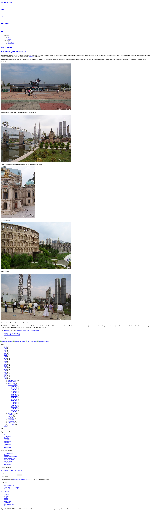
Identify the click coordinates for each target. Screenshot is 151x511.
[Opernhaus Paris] (18, 217)
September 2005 (12, 385)
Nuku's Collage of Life (6, 2)
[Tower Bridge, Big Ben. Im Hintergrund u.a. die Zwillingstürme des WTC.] (36, 161)
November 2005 (12, 381)
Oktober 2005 (11, 383)
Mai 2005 (10, 418)
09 (6, 330)
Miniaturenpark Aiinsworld (13, 51)
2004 (5, 426)
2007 (5, 375)
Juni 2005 (10, 416)
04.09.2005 (14, 407)
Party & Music (8, 461)
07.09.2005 (14, 402)
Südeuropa (7, 442)
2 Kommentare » (34, 330)
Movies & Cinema (9, 459)
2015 (5, 363)
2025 (5, 347)
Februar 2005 (11, 422)
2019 (5, 356)
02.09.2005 (14, 410)
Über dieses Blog (9, 504)
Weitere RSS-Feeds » (6, 492)
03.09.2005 (14, 408)
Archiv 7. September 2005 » (12, 333)
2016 (5, 361)
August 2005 (11, 413)
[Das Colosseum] (36, 268)
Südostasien (7, 444)
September (5, 23)
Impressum (7, 506)
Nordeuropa (7, 436)
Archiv (3, 9)
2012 (5, 367)
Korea (9, 47)
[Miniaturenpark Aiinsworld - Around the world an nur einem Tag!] (36, 109)
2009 (5, 372)
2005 (2, 16)
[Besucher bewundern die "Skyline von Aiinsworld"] (36, 320)
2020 (5, 355)
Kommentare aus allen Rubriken (13, 489)
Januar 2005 (11, 424)
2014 (5, 364)
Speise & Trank (8, 463)
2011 (5, 369)
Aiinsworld (31, 56)
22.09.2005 (14, 396)
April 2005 (11, 419)
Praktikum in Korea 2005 (22, 330)
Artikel (10, 37)
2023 (5, 350)
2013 (5, 366)
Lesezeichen (7, 501)
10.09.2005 (14, 400)
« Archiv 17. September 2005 (12, 335)
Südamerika (7, 441)
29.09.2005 (14, 388)
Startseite (6, 494)
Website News (8, 464)
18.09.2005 (14, 397)
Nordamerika (7, 435)
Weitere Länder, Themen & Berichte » (11, 470)
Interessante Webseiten (10, 456)
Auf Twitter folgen (9, 485)
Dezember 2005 (12, 380)
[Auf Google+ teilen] (19, 341)
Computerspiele (8, 453)
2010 (5, 370)
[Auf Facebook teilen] (6, 341)
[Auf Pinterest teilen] (43, 341)
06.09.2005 (14, 404)
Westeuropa (7, 447)
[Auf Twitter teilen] (31, 341)
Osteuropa (7, 439)
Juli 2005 (10, 415)
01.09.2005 (14, 411)
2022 (5, 351)
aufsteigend (11, 43)
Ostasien (6, 438)
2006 (5, 377)
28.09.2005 (14, 389)
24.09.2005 (14, 394)
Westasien (7, 446)
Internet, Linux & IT (9, 458)
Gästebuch (7, 502)
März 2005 (11, 421)
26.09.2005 (14, 392)
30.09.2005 (14, 386)
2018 (5, 358)
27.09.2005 (14, 391)
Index (9, 39)
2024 (5, 348)
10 (2, 31)
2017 (5, 359)
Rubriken (6, 496)
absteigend (11, 42)
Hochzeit (6, 455)
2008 (5, 374)
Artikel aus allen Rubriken (11, 487)
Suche (6, 499)
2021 (5, 353)
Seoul (3, 47)
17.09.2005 (14, 399)
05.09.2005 (14, 405)
